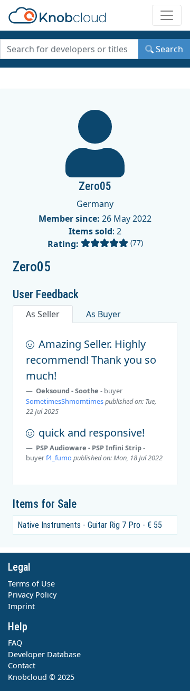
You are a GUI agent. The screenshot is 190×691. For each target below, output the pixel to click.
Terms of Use (31, 584)
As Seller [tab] (43, 314)
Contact (21, 665)
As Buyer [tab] (103, 314)
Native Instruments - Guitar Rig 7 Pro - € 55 (89, 525)
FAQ (15, 643)
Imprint (21, 606)
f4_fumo (59, 457)
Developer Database (44, 654)
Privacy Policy (32, 595)
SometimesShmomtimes (64, 401)
